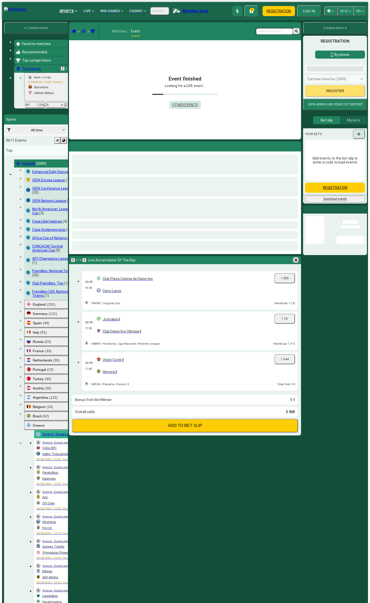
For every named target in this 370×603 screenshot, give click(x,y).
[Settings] (359, 267)
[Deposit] (237, 11)
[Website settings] (330, 11)
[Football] (84, 31)
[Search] (296, 31)
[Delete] (296, 145)
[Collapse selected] (57, 140)
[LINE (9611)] (74, 31)
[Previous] (63, 69)
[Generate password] (344, 180)
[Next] (86, 145)
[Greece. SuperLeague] (93, 31)
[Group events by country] (63, 140)
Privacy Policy (337, 223)
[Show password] (358, 180)
